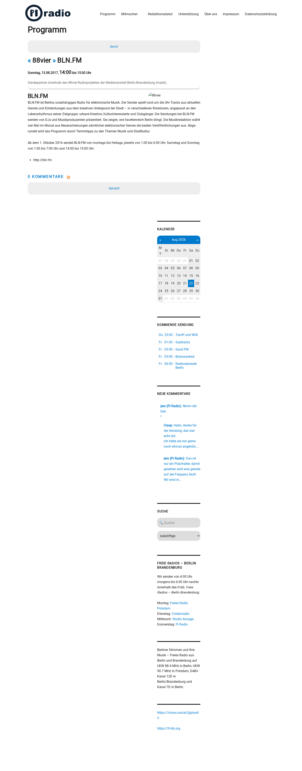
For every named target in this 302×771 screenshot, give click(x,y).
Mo (160, 250)
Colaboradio (180, 614)
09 (197, 268)
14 (185, 276)
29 (172, 261)
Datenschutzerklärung (261, 14)
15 (191, 276)
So (197, 250)
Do (179, 250)
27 (160, 261)
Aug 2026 (179, 240)
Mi (172, 250)
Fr (184, 250)
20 (179, 283)
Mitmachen (129, 14)
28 (166, 261)
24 (160, 291)
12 (172, 276)
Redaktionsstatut (160, 14)
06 (179, 268)
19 (172, 283)
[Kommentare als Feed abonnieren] (114, 177)
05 (172, 268)
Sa (191, 250)
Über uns (210, 14)
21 (185, 283)
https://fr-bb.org (168, 728)
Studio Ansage (183, 619)
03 (160, 268)
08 (191, 268)
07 (185, 268)
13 (179, 276)
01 (191, 261)
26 (172, 291)
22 (191, 283)
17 (160, 283)
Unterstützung (188, 14)
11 (166, 276)
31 (185, 261)
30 (179, 261)
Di (166, 250)
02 (197, 261)
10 (160, 276)
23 (197, 283)
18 (166, 283)
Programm (107, 14)
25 (166, 291)
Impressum (231, 14)
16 (197, 276)
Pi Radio (182, 624)
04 (166, 268)
